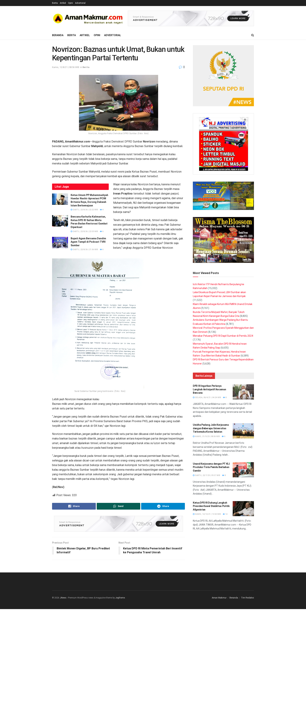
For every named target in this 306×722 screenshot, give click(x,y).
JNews (63, 598)
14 (226, 514)
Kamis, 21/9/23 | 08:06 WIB (207, 436)
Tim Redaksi (247, 597)
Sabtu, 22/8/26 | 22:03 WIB (85, 231)
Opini (70, 3)
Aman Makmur (219, 597)
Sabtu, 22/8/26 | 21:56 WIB (85, 249)
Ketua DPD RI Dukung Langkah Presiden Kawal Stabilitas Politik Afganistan (211, 506)
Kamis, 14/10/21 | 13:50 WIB (207, 514)
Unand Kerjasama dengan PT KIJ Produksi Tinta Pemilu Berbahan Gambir (211, 467)
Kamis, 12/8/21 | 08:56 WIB (65, 67)
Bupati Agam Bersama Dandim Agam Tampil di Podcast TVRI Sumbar (88, 242)
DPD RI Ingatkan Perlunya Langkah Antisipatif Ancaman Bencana (209, 389)
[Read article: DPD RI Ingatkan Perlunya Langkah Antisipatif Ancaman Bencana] (243, 391)
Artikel (63, 3)
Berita (55, 3)
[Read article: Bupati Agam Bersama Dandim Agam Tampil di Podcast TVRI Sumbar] (60, 242)
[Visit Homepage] (87, 18)
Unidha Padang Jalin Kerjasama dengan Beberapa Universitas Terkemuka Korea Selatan (211, 428)
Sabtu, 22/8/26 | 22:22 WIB (85, 210)
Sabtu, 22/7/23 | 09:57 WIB (207, 475)
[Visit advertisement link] (191, 18)
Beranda (57, 35)
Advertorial (80, 3)
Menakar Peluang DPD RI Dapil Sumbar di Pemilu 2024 (223, 335)
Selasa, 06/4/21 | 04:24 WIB (207, 397)
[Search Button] (252, 35)
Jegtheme (120, 598)
